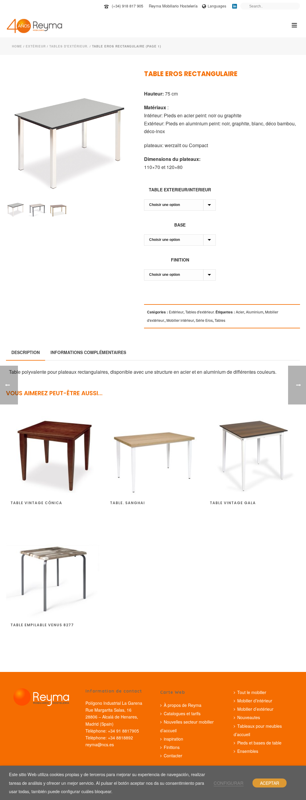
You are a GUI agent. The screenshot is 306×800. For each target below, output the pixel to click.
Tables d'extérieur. (68, 46)
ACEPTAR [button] (269, 783)
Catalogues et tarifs (182, 713)
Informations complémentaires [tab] (88, 352)
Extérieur (36, 46)
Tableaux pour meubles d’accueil (258, 730)
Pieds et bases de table (259, 743)
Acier (240, 311)
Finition (180, 260)
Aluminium (254, 311)
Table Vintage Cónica (36, 502)
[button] (119, 82)
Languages (217, 5)
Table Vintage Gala (233, 502)
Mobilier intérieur (180, 320)
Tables (220, 320)
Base (180, 225)
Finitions (172, 747)
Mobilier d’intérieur (254, 701)
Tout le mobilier (251, 692)
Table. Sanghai (127, 502)
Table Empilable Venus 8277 (42, 624)
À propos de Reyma (182, 705)
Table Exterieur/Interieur (180, 190)
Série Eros (204, 320)
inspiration (173, 739)
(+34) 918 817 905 (127, 6)
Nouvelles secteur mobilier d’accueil (187, 726)
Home (17, 46)
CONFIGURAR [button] (229, 783)
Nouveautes (248, 717)
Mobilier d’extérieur (255, 709)
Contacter (173, 756)
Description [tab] (25, 352)
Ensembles (247, 751)
